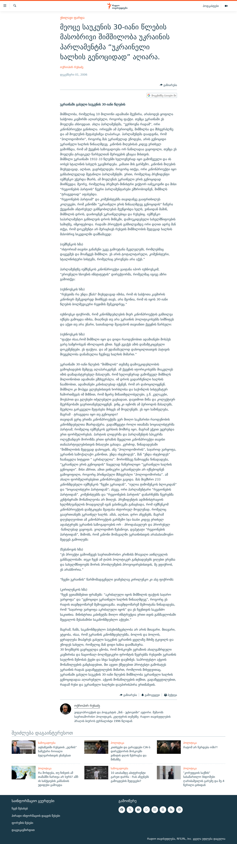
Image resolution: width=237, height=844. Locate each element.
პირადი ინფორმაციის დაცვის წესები (36, 816)
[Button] (168, 85)
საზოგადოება (47, 743)
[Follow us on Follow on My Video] (146, 809)
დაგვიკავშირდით (23, 830)
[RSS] (171, 809)
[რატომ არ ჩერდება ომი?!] (169, 747)
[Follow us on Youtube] (138, 809)
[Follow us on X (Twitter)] (130, 809)
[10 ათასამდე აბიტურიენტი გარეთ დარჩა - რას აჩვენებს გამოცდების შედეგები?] (96, 772)
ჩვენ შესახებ (20, 808)
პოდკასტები (211, 5)
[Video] (226, 6)
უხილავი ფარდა (72, 17)
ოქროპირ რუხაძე (71, 67)
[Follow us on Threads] (163, 809)
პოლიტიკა (117, 743)
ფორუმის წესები (22, 823)
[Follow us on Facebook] (121, 809)
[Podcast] (179, 809)
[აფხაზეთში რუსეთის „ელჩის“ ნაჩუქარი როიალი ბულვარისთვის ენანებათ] (24, 747)
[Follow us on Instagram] (154, 809)
